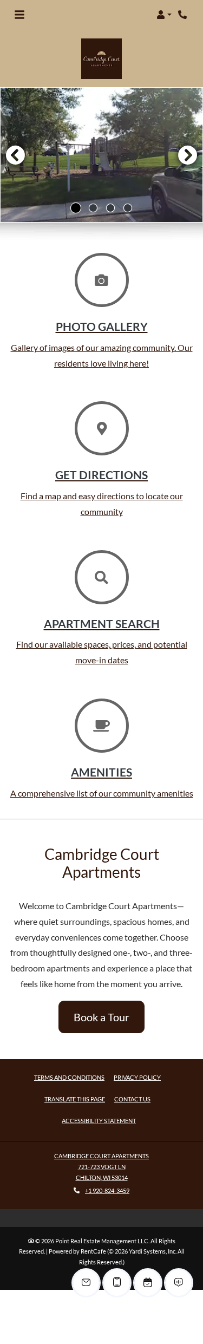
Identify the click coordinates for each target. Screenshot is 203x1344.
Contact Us (132, 1098)
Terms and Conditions (69, 1077)
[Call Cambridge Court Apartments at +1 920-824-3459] (183, 14)
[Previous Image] (15, 154)
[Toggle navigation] (19, 14)
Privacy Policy (137, 1077)
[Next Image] (187, 154)
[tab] (76, 208)
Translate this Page (74, 1098)
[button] (164, 14)
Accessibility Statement (99, 1120)
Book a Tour (101, 1016)
